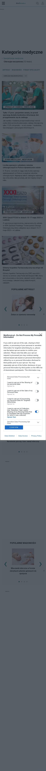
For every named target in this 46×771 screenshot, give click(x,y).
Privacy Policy (36, 436)
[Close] (41, 335)
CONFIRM (14, 427)
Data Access (23, 436)
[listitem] (23, 377)
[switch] (37, 383)
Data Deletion (10, 436)
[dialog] (23, 385)
